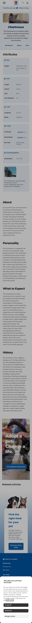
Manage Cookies (10, 616)
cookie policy (10, 600)
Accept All (8, 605)
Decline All (8, 610)
